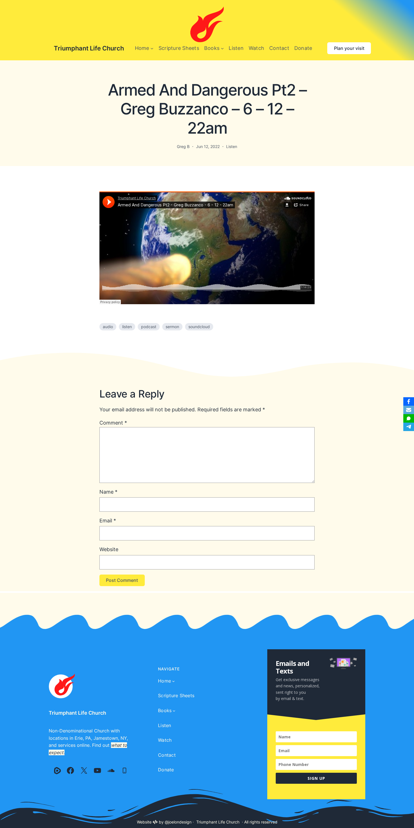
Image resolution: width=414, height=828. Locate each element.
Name (108, 492)
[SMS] (408, 418)
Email (107, 521)
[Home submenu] (151, 48)
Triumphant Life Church (89, 48)
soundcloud (199, 326)
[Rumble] (57, 770)
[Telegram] (408, 427)
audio (108, 326)
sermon (172, 326)
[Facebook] (70, 770)
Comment (113, 423)
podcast (148, 326)
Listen (231, 146)
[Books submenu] (222, 48)
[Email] (408, 410)
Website (108, 549)
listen (127, 326)
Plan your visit (349, 48)
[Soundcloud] (111, 770)
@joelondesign (178, 822)
